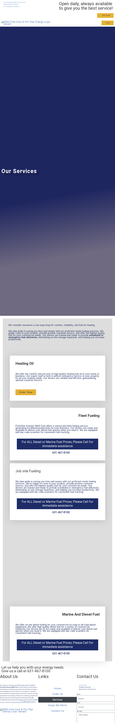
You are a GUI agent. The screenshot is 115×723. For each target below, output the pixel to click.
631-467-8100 (38, 671)
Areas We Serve (57, 705)
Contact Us (57, 710)
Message (79, 711)
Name (78, 694)
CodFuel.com (28, 702)
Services (57, 699)
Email (78, 703)
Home (57, 688)
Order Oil (57, 694)
